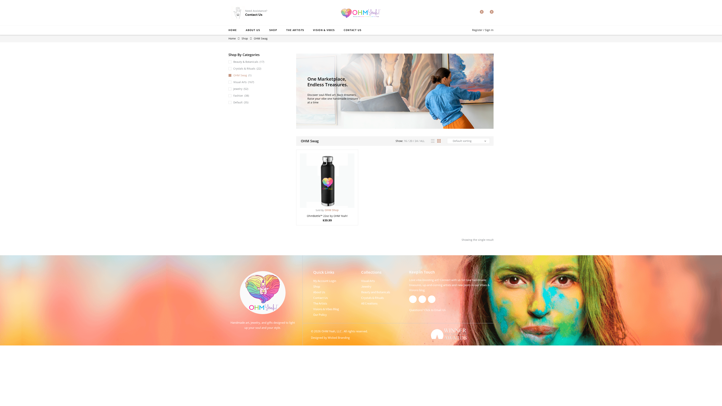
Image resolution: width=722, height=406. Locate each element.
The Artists (295, 30)
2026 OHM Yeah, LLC (328, 331)
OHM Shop (327, 210)
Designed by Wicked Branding (330, 337)
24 (416, 141)
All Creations (369, 303)
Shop (273, 30)
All (422, 141)
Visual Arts (240, 82)
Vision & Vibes (324, 30)
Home (232, 30)
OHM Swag (240, 75)
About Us (253, 30)
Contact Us (253, 14)
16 (405, 141)
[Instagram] (422, 299)
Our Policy (320, 315)
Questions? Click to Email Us (427, 310)
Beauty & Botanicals (245, 62)
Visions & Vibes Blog (326, 309)
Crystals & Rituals (244, 68)
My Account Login (324, 281)
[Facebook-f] (413, 299)
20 (410, 141)
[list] (432, 141)
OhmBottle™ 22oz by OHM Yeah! (327, 216)
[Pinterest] (431, 299)
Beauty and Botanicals (375, 292)
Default (238, 102)
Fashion (238, 95)
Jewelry (237, 89)
